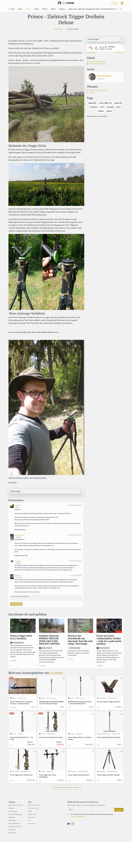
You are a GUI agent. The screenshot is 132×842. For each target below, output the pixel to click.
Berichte (28, 9)
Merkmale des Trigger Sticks (97, 61)
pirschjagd (110, 107)
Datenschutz (32, 814)
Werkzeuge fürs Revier (92, 9)
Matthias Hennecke (75, 648)
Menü (13, 9)
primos (118, 107)
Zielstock (91, 92)
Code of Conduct (33, 808)
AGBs (30, 811)
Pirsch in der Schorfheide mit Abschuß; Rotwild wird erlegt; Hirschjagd (80, 639)
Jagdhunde (81, 9)
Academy (62, 9)
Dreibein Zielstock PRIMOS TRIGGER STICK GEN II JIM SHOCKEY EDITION (49, 639)
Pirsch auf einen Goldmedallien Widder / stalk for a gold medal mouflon (109, 639)
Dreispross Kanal (46, 648)
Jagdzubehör (92, 103)
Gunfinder (56, 673)
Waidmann (18, 505)
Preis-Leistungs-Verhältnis (97, 64)
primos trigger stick (105, 103)
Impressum (31, 817)
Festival (53, 9)
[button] (122, 3)
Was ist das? (120, 52)
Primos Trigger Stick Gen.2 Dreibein (21, 637)
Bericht (115, 3)
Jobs (29, 820)
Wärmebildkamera (14, 823)
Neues (20, 9)
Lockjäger (18, 561)
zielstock (109, 111)
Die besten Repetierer (108, 9)
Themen (44, 9)
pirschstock (93, 107)
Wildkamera (12, 832)
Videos (36, 9)
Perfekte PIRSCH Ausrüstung (97, 90)
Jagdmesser (12, 829)
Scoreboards (92, 52)
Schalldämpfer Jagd (14, 826)
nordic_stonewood (17, 642)
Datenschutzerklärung (78, 816)
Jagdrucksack (72, 9)
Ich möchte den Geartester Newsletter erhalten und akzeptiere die (92, 815)
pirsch (102, 107)
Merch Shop (32, 823)
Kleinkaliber (12, 820)
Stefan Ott (18, 575)
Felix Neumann (58, 29)
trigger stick (118, 103)
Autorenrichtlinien (34, 805)
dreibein (101, 111)
